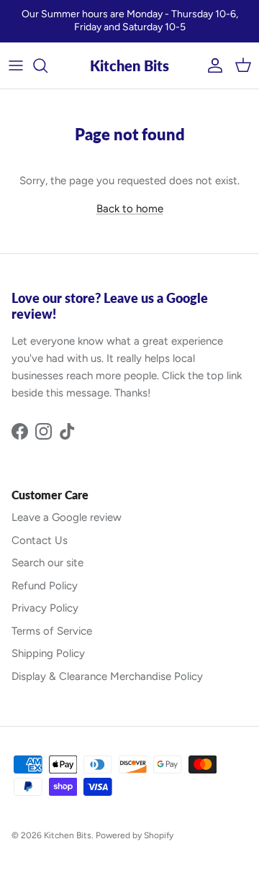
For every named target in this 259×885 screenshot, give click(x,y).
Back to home (129, 208)
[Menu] (16, 65)
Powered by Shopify (134, 835)
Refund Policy (45, 585)
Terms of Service (52, 631)
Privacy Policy (45, 608)
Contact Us (40, 540)
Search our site (47, 562)
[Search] (47, 65)
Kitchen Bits (67, 835)
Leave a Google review (67, 517)
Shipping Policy (48, 653)
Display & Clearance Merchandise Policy (107, 676)
